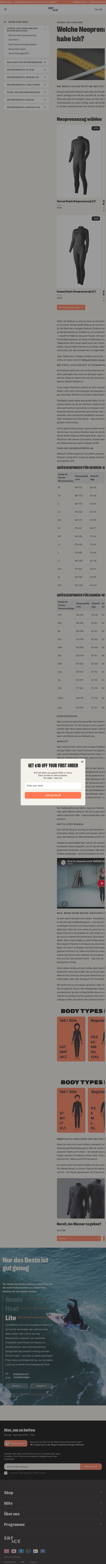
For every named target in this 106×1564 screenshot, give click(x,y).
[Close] (82, 762)
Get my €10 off (53, 795)
